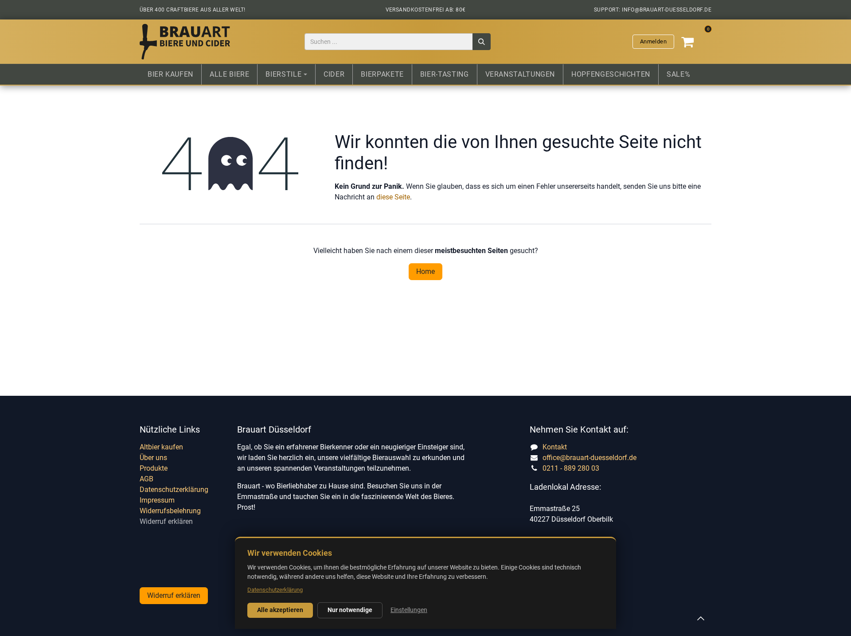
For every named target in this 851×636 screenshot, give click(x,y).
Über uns (153, 457)
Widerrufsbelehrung (170, 511)
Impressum (157, 500)
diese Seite (393, 197)
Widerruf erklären (166, 521)
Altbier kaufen (161, 447)
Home (425, 271)
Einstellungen (408, 609)
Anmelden (653, 41)
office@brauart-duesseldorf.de (589, 457)
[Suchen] (481, 42)
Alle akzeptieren (280, 609)
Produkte (154, 468)
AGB (146, 479)
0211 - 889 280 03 (571, 468)
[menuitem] (170, 74)
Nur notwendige (350, 609)
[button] (700, 618)
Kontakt (555, 447)
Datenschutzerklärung (174, 489)
